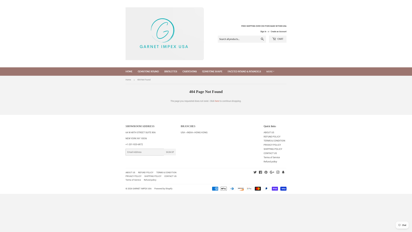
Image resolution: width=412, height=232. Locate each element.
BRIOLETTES (170, 71)
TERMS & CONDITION (274, 140)
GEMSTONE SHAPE (212, 71)
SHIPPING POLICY (273, 149)
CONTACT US (270, 153)
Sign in (263, 31)
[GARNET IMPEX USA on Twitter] (255, 172)
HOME (129, 71)
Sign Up (170, 152)
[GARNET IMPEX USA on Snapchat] (283, 172)
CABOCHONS (190, 71)
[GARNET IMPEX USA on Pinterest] (266, 172)
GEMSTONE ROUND (148, 71)
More (269, 71)
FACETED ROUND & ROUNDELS (244, 71)
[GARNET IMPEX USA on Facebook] (260, 172)
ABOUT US (269, 132)
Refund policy (270, 161)
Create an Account (278, 31)
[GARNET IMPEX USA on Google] (272, 172)
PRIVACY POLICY (272, 145)
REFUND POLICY (272, 136)
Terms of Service (272, 157)
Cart (280, 39)
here (217, 101)
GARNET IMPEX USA (142, 188)
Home (128, 79)
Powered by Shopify (163, 188)
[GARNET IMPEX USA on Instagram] (278, 172)
